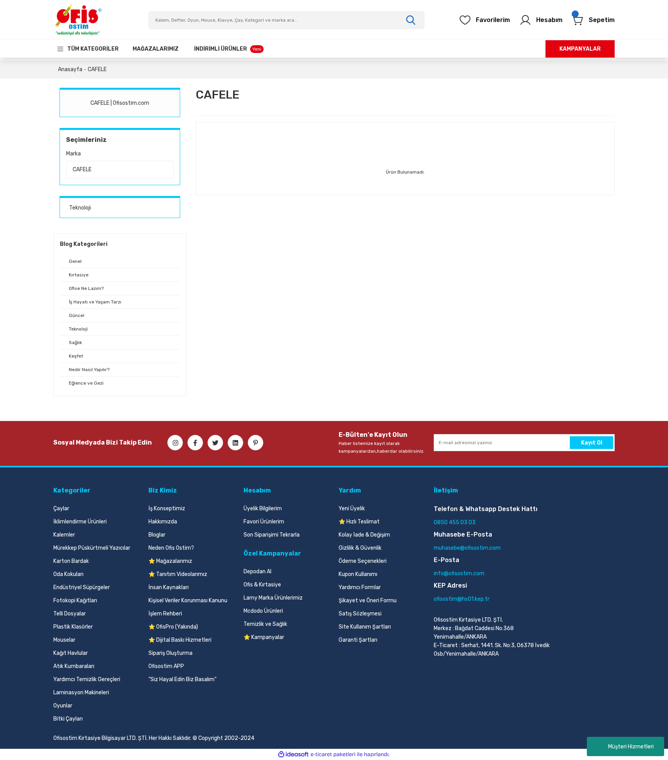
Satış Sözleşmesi (360, 613)
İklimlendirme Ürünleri (80, 521)
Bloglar (156, 535)
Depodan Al (257, 571)
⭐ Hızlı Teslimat (359, 521)
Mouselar (64, 640)
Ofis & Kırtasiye (262, 584)
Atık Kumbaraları (73, 666)
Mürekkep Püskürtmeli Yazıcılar (91, 548)
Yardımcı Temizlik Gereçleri (86, 679)
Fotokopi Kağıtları (75, 600)
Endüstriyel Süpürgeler (81, 587)
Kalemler (64, 535)
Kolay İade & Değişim (364, 535)
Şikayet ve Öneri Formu (368, 600)
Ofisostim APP (166, 666)
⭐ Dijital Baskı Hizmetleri (179, 640)
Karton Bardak (71, 561)
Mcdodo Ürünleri (263, 611)
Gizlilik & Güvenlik (360, 548)
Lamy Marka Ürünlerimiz (273, 598)
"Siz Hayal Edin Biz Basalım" (182, 679)
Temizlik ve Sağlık (265, 624)
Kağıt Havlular (70, 653)
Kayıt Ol (591, 442)
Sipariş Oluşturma (170, 653)
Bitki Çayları (68, 719)
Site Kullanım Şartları (365, 627)
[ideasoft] (293, 754)
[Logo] (78, 20)
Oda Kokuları (68, 574)
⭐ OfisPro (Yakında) (173, 627)
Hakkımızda (162, 521)
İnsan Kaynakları (168, 587)
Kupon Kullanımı (358, 574)
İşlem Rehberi (165, 613)
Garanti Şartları (358, 640)
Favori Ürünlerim (264, 521)
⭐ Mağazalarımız (170, 561)
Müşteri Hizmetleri (631, 746)
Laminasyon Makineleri (81, 692)
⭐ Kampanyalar (264, 637)
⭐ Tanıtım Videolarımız (177, 574)
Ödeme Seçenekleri (363, 561)
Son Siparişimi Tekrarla (272, 535)
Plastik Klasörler (73, 627)
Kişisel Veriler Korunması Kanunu (187, 600)
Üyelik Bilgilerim (263, 508)
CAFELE (97, 69)
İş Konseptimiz (166, 508)
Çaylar (61, 508)
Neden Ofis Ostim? (171, 548)
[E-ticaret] (333, 754)
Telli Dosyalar (69, 613)
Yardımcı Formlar (360, 587)
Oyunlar (62, 705)
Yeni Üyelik (352, 508)
